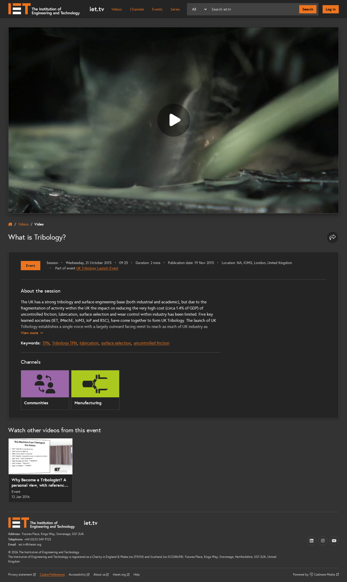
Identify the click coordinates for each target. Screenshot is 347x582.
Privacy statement (20, 574)
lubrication (89, 343)
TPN (45, 343)
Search (307, 9)
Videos (116, 9)
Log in (331, 9)
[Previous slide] (4, 470)
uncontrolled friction (151, 343)
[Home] (56, 9)
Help (137, 574)
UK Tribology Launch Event (97, 268)
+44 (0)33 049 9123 (37, 539)
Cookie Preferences (52, 574)
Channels (137, 9)
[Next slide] (342, 470)
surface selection (116, 343)
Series (175, 9)
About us (99, 574)
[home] (10, 224)
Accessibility (78, 574)
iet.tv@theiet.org (29, 544)
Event (30, 265)
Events (157, 9)
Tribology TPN (64, 343)
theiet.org (120, 574)
